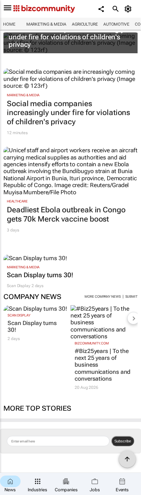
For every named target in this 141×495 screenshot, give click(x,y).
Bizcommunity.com (91, 343)
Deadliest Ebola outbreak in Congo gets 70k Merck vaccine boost (66, 214)
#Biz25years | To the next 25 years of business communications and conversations (102, 365)
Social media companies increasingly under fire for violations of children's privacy (66, 36)
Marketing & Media (46, 24)
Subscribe (122, 441)
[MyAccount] (129, 9)
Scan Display (18, 285)
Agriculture (85, 24)
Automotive (116, 24)
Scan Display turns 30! (40, 275)
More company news (102, 296)
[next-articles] (133, 318)
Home (9, 24)
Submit (131, 296)
